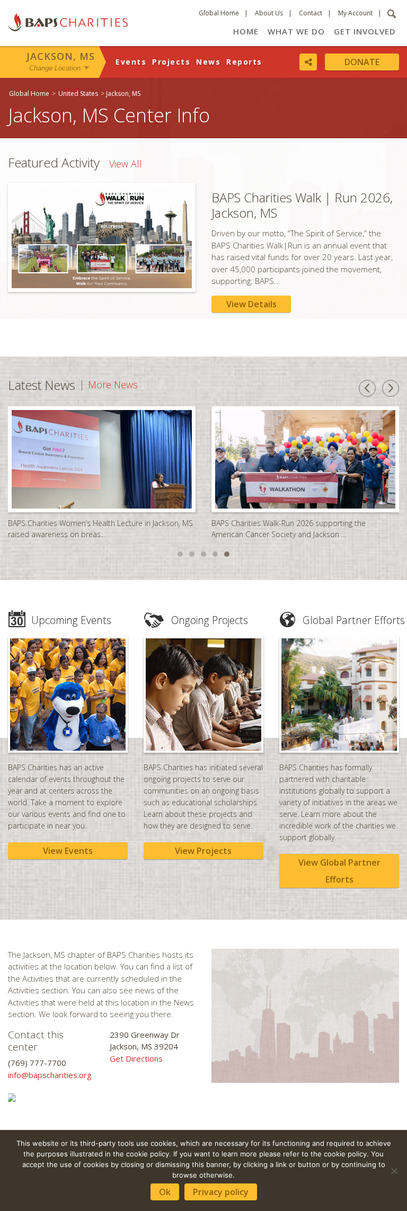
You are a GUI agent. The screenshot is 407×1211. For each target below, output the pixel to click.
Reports (244, 62)
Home (246, 31)
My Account (355, 12)
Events (131, 62)
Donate (361, 62)
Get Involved (365, 31)
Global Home (219, 12)
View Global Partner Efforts (339, 871)
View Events (68, 851)
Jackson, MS (60, 56)
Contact (310, 12)
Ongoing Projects (209, 620)
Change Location (55, 68)
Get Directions (136, 1058)
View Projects (203, 851)
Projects (171, 62)
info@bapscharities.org (50, 1075)
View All (125, 163)
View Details (251, 304)
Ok (165, 1192)
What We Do (296, 31)
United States (78, 93)
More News (113, 385)
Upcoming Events (71, 620)
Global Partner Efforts (354, 620)
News (208, 62)
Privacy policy (221, 1192)
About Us (269, 12)
